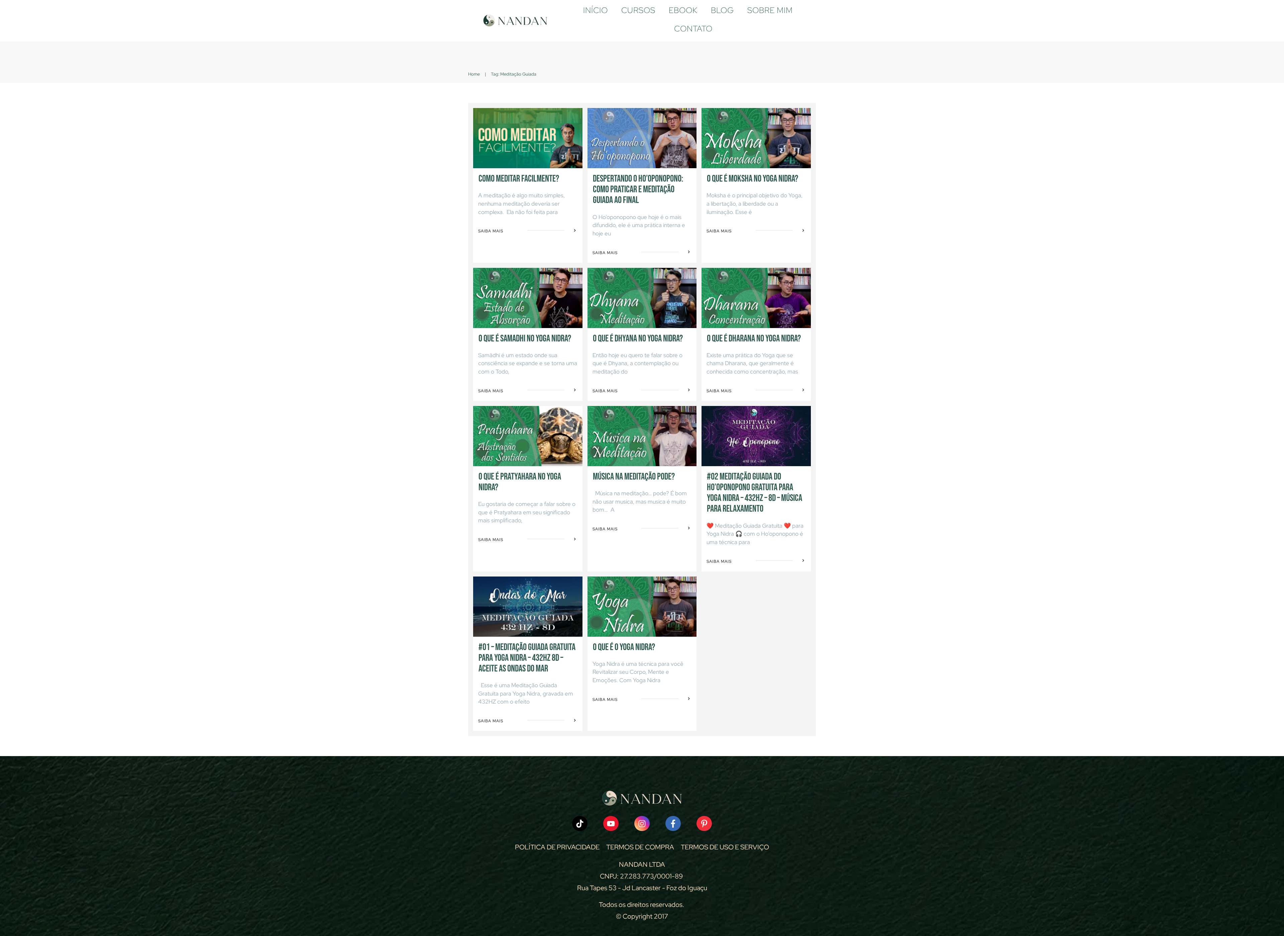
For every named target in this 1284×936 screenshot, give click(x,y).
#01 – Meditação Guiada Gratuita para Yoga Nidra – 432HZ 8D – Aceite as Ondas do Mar (526, 658)
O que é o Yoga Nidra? (624, 647)
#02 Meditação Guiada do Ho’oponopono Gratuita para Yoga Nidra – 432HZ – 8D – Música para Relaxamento (754, 493)
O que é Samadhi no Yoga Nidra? (524, 338)
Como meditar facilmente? (518, 178)
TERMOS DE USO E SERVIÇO (725, 847)
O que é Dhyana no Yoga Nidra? (638, 338)
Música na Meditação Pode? (634, 476)
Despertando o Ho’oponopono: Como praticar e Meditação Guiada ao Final (638, 189)
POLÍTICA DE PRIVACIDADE (557, 847)
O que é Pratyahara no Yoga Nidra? (519, 482)
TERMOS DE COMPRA (640, 847)
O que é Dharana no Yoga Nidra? (754, 338)
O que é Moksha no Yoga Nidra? (752, 178)
